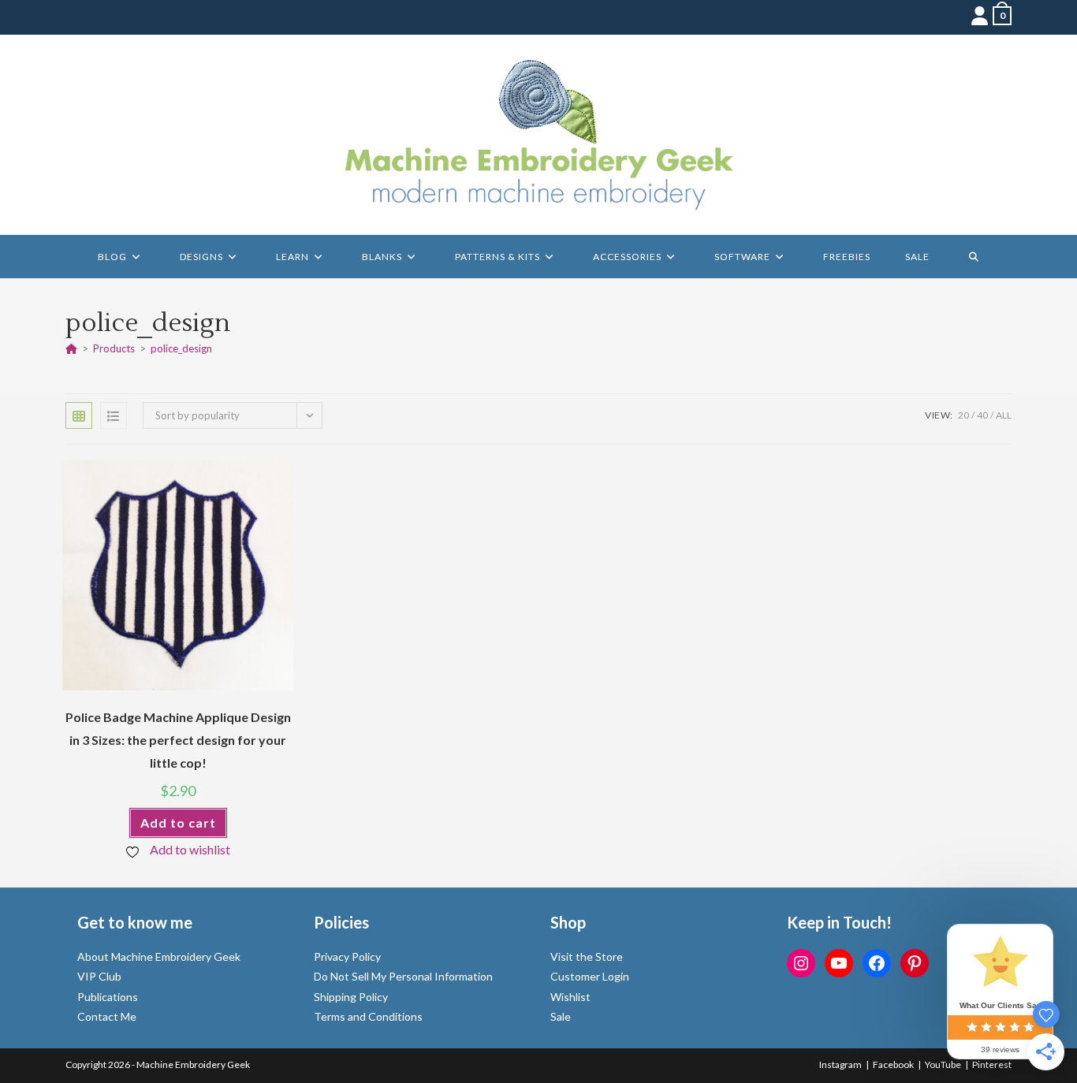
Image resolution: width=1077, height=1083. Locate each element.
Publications (107, 996)
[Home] (71, 348)
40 (982, 415)
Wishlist (570, 996)
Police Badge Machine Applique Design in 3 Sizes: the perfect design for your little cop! (178, 739)
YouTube (943, 1064)
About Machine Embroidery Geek (158, 956)
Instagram (840, 1064)
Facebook (893, 1064)
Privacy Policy (347, 956)
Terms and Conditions (368, 1016)
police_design (181, 348)
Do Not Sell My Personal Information (403, 976)
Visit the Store (586, 956)
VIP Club (99, 976)
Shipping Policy (351, 996)
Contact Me (106, 1016)
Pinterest (992, 1064)
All (1004, 415)
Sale (560, 1016)
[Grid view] (78, 415)
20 (963, 415)
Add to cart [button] (178, 822)
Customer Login (589, 976)
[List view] (113, 415)
